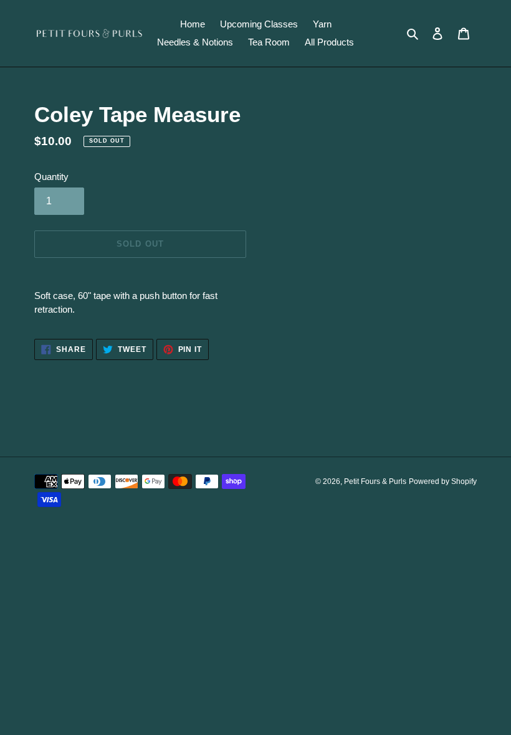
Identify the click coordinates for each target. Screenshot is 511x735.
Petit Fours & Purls (375, 481)
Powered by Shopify (443, 481)
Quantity (51, 176)
